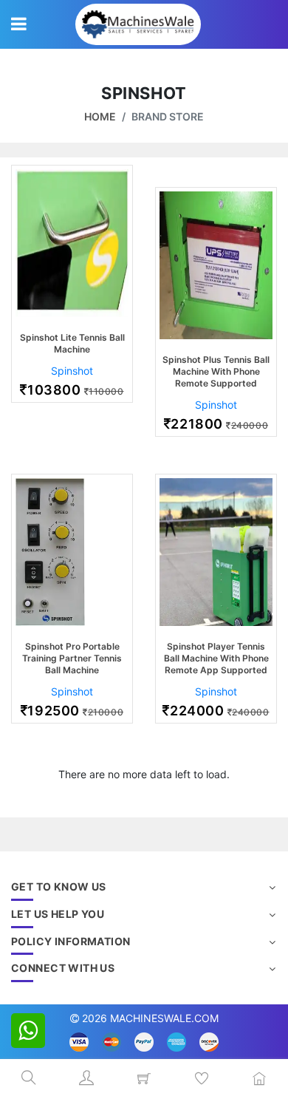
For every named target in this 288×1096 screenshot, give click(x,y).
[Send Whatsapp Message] (28, 1030)
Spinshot (72, 370)
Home (100, 116)
